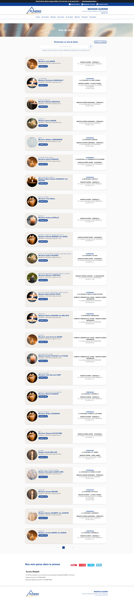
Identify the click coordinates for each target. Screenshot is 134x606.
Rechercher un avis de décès (66, 42)
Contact (96, 595)
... (68, 547)
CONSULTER (43, 66)
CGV (107, 595)
